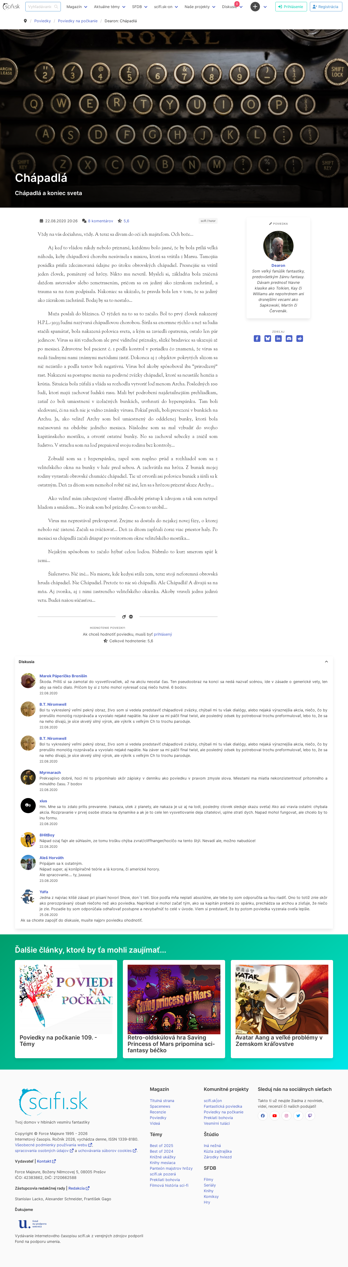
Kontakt (44, 1161)
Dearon (278, 265)
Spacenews (160, 1106)
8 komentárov (100, 221)
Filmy (208, 1179)
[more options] (326, 661)
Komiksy (211, 1196)
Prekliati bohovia (165, 1179)
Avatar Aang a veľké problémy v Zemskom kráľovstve (279, 1040)
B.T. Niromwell (53, 704)
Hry (207, 1202)
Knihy (209, 1190)
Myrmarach (50, 772)
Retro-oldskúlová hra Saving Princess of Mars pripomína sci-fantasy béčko (171, 1044)
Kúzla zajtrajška (218, 1151)
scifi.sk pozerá (163, 1174)
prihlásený (163, 634)
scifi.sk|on (213, 1100)
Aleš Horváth (52, 857)
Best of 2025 (161, 1145)
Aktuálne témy (107, 6)
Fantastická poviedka (223, 1106)
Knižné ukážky (163, 1157)
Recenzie (158, 1112)
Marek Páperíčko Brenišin (63, 676)
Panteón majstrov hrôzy (171, 1168)
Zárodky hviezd (218, 1157)
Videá (155, 1123)
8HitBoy (47, 835)
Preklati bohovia (218, 1117)
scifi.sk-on (163, 6)
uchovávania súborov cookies (105, 1150)
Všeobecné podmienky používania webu (51, 1144)
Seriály (210, 1185)
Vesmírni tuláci (217, 1123)
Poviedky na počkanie (78, 20)
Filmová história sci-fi (169, 1185)
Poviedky (42, 20)
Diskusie (230, 5)
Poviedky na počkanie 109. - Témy (58, 1040)
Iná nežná (212, 1145)
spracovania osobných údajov (42, 1150)
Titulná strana (162, 1100)
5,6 (126, 221)
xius (43, 801)
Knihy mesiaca (162, 1162)
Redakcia (77, 1188)
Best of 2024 (161, 1151)
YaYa (44, 891)
